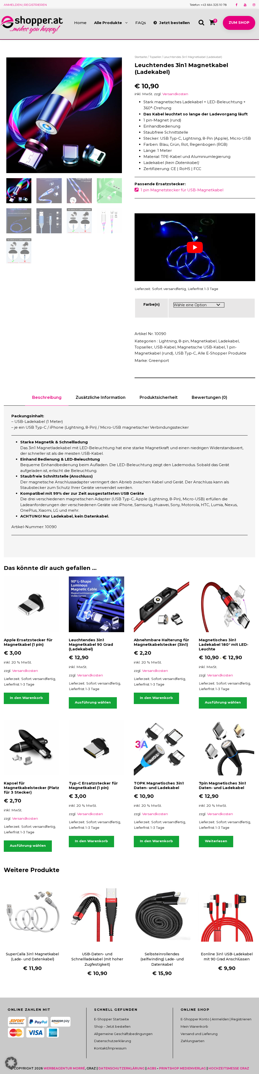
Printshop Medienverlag (182, 1068)
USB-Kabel (165, 347)
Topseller (155, 57)
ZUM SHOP (239, 22)
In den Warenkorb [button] (26, 698)
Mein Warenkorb (194, 1026)
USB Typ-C (185, 353)
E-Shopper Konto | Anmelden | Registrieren (216, 1019)
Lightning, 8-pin (174, 341)
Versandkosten (175, 94)
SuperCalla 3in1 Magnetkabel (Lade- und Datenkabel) (32, 956)
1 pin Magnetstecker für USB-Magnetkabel (182, 190)
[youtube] (245, 5)
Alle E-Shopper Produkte (222, 353)
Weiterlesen (216, 841)
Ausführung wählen (93, 702)
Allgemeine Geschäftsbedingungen (123, 1034)
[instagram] (254, 5)
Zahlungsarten (192, 1041)
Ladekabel (228, 341)
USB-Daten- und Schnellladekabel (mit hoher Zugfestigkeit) (97, 959)
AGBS (151, 1068)
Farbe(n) (151, 304)
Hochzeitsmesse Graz (228, 1068)
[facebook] (237, 5)
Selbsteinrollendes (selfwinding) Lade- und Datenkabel (162, 959)
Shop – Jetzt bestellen (112, 1026)
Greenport (159, 360)
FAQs (140, 22)
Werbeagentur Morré (64, 1068)
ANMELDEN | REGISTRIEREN (25, 5)
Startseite (141, 57)
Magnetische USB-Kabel (201, 347)
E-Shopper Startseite (111, 1019)
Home (80, 22)
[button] (11, 1063)
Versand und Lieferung (199, 1034)
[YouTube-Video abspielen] (195, 247)
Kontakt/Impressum (110, 1048)
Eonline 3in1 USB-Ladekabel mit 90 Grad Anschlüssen (227, 956)
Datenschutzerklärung (112, 1041)
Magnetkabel (203, 341)
